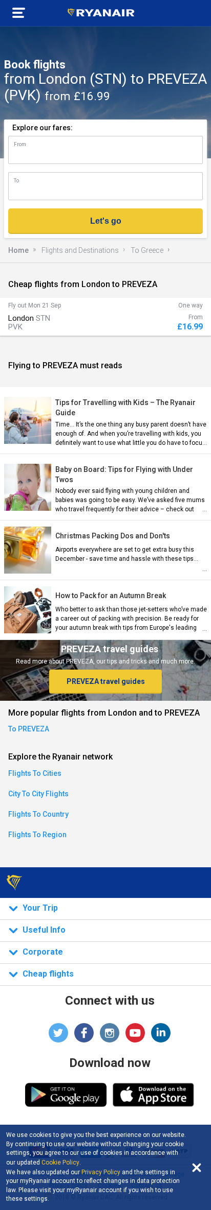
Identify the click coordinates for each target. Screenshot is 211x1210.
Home (18, 250)
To (16, 180)
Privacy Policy (100, 1172)
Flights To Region (37, 835)
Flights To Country (38, 814)
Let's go (105, 221)
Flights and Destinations (80, 250)
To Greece (147, 250)
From (20, 144)
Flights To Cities (34, 773)
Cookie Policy (60, 1162)
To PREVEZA (28, 729)
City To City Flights (38, 794)
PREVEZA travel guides (106, 681)
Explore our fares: (42, 128)
